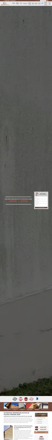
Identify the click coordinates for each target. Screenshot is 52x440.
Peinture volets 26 (21, 3)
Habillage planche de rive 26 (33, 3)
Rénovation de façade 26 (13, 3)
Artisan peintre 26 (42, 3)
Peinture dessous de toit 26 (36, 3)
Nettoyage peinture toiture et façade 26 (29, 3)
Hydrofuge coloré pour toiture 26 (49, 3)
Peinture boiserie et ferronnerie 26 (17, 3)
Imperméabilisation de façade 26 (25, 3)
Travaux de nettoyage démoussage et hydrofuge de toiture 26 (45, 3)
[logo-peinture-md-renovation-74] (5, 3)
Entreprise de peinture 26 (39, 3)
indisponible (7, 0)
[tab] (26, 220)
